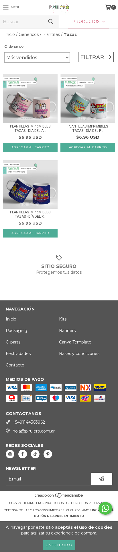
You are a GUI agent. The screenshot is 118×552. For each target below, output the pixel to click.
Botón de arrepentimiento (59, 516)
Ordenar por (14, 46)
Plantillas (51, 34)
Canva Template (75, 342)
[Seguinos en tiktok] (35, 454)
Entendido (59, 545)
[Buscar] (50, 21)
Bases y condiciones (79, 353)
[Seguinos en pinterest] (48, 454)
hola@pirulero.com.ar (34, 431)
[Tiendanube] (59, 497)
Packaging (16, 330)
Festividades (18, 353)
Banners (67, 330)
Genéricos (29, 34)
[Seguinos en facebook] (22, 454)
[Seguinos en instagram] (10, 454)
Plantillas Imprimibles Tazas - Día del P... (88, 128)
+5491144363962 (29, 422)
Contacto (15, 365)
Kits (62, 319)
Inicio (9, 34)
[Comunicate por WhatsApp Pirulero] (105, 508)
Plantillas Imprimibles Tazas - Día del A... (30, 128)
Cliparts (13, 342)
